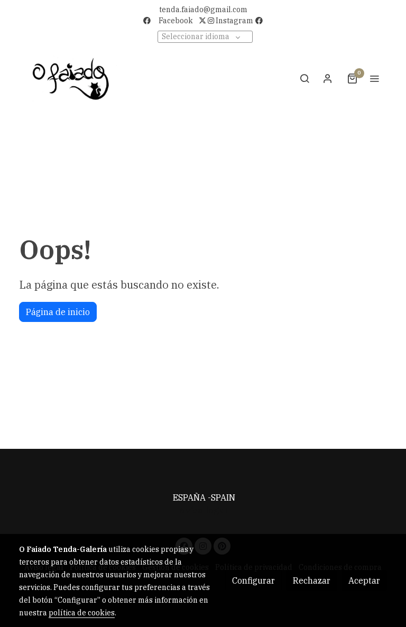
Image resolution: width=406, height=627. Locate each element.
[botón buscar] (304, 78)
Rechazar (311, 580)
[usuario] (327, 78)
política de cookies (82, 612)
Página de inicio (58, 312)
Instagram (233, 20)
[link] (70, 79)
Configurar (253, 580)
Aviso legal (203, 510)
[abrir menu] (374, 78)
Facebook (176, 20)
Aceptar (364, 580)
